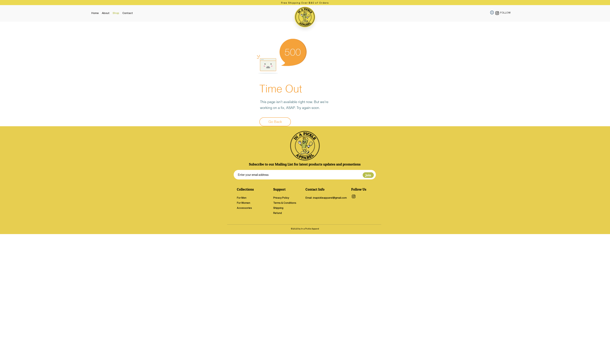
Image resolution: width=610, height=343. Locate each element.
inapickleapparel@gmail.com (330, 197)
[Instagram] (497, 13)
